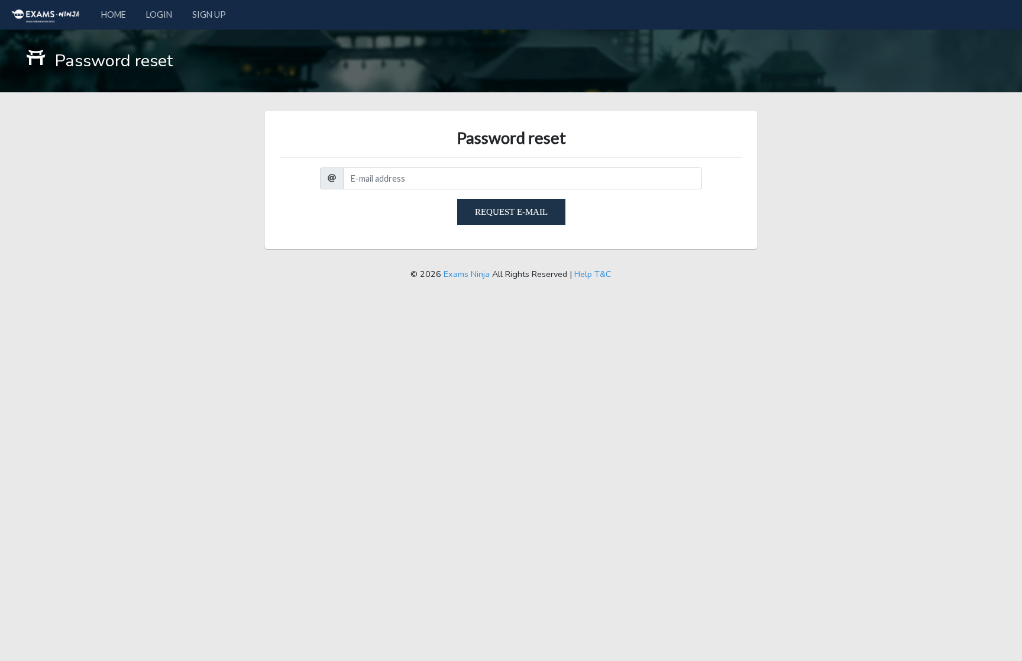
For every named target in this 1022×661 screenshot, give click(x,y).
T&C (603, 274)
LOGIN (159, 14)
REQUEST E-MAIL (511, 212)
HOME (113, 14)
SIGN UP (209, 14)
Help (583, 274)
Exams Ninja (467, 274)
